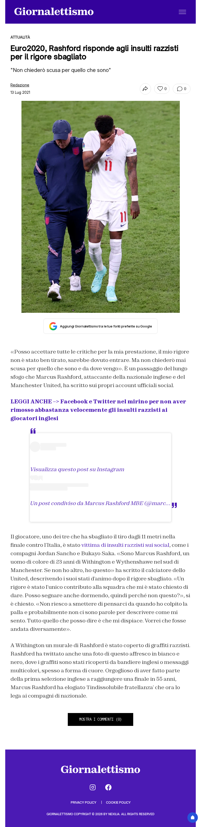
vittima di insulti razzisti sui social (125, 545)
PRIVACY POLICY (84, 802)
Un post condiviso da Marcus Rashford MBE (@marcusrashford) (113, 503)
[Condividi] (145, 89)
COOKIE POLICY (118, 802)
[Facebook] (108, 787)
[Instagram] (92, 787)
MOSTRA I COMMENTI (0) (100, 719)
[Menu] (182, 11)
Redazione (19, 85)
